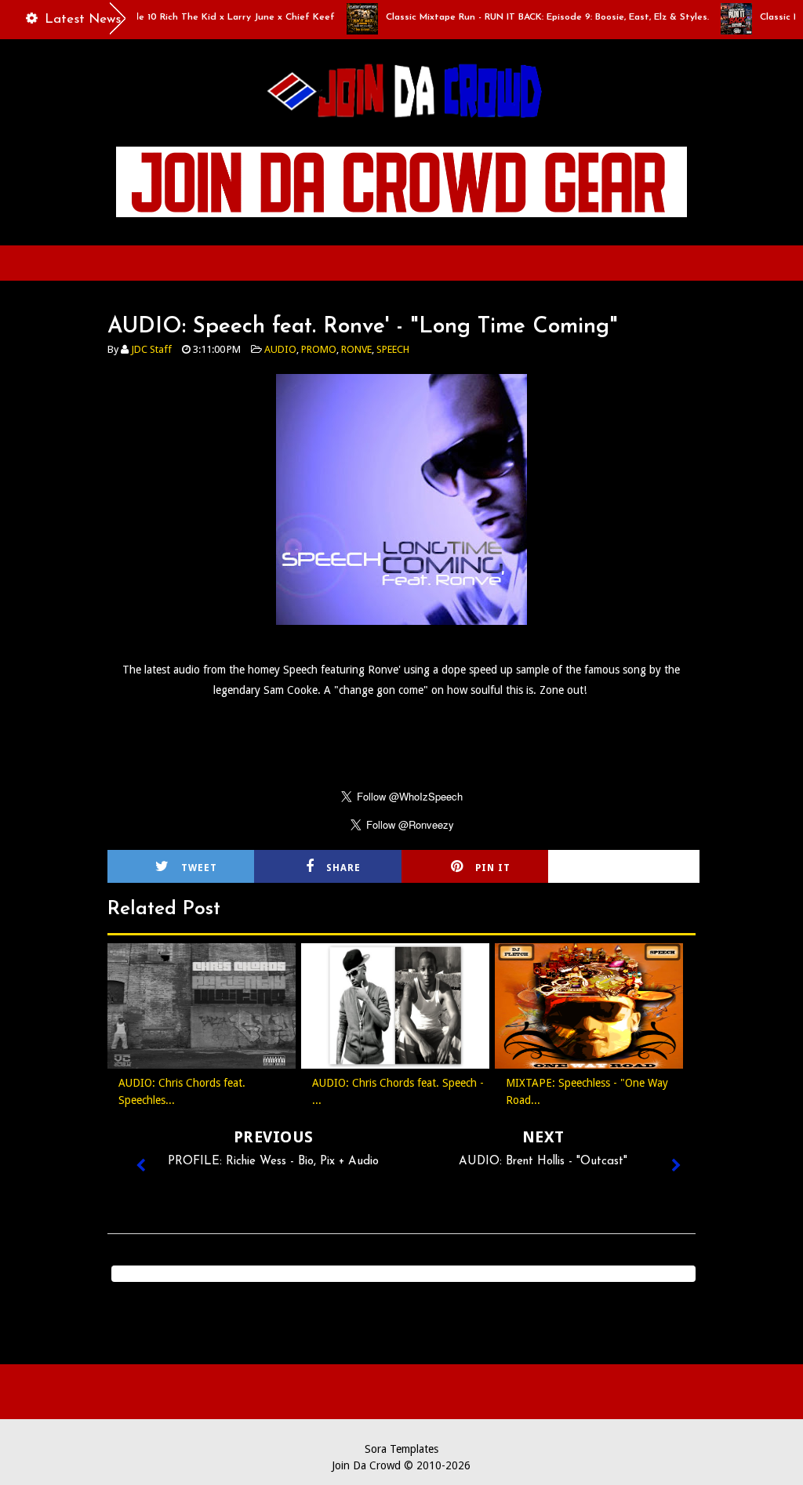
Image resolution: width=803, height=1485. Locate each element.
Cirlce (643, 867)
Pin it (493, 867)
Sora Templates (401, 1449)
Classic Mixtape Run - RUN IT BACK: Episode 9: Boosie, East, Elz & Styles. (524, 17)
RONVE (356, 349)
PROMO (318, 349)
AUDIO (280, 349)
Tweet (199, 867)
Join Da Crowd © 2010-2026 (401, 1465)
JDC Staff (151, 349)
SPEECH (392, 349)
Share (343, 867)
